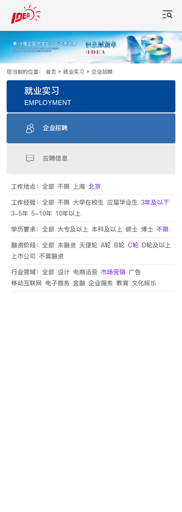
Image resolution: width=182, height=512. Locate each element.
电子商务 (57, 283)
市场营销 (113, 272)
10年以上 (68, 213)
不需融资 (51, 256)
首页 (51, 72)
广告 (135, 272)
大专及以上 (72, 229)
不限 (63, 187)
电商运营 (85, 272)
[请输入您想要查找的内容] (167, 15)
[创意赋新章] (91, 47)
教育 (122, 283)
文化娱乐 (144, 283)
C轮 (133, 245)
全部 (48, 187)
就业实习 (73, 72)
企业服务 (100, 283)
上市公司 (23, 256)
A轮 (106, 245)
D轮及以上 (156, 245)
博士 (147, 229)
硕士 (131, 229)
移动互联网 (26, 283)
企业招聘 (102, 72)
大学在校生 (88, 202)
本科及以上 (106, 229)
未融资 (66, 245)
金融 (79, 283)
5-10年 (41, 213)
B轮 (119, 245)
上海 (79, 187)
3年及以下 (155, 202)
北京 (94, 187)
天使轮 (88, 245)
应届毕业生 (122, 202)
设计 (63, 272)
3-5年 (19, 213)
